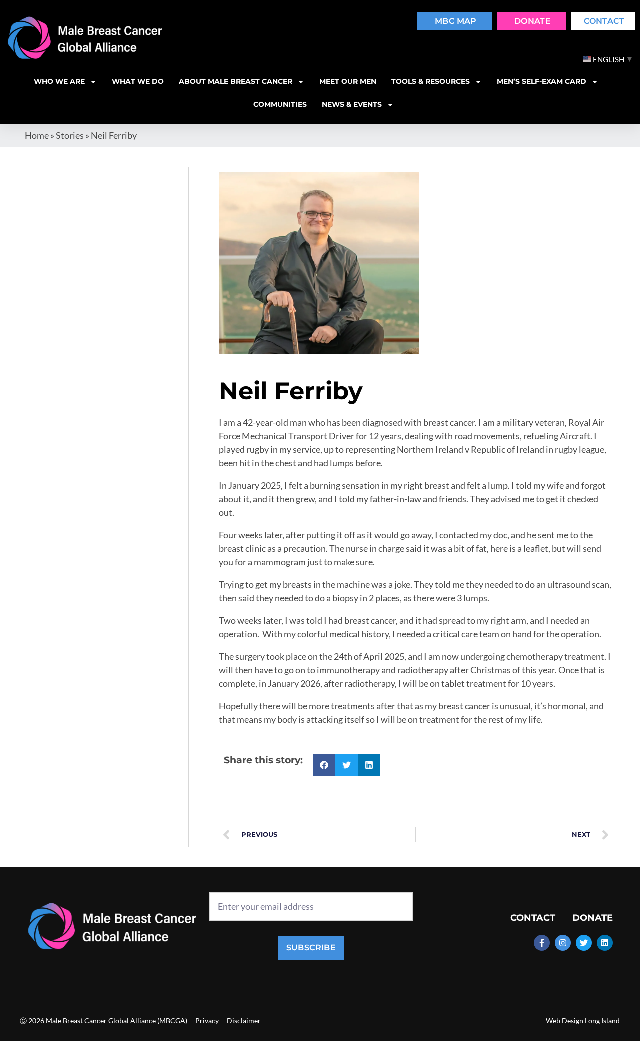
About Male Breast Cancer (235, 81)
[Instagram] (563, 943)
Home (37, 135)
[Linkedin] (605, 943)
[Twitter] (584, 943)
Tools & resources (431, 81)
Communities (280, 104)
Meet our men (348, 81)
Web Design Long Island (583, 1020)
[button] (324, 765)
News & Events (352, 104)
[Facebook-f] (542, 943)
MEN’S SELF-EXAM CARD (541, 81)
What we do (138, 81)
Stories (70, 135)
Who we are (59, 81)
